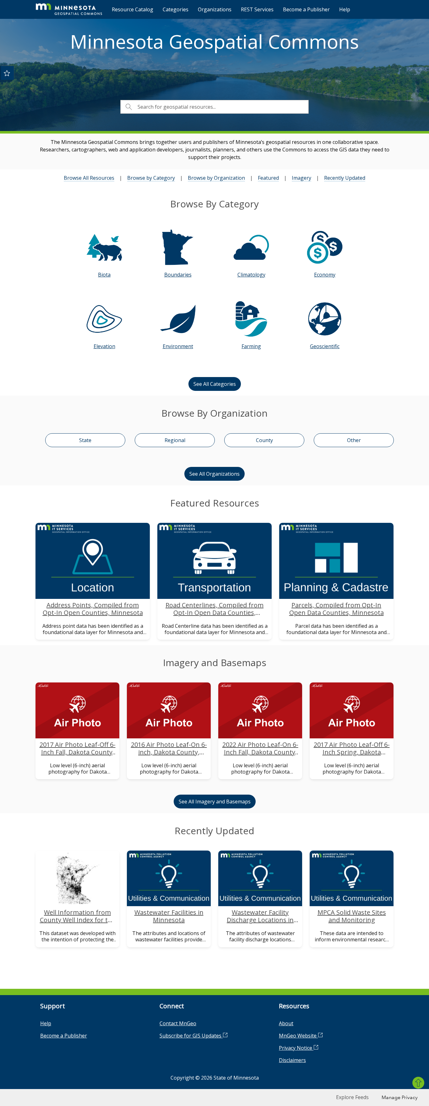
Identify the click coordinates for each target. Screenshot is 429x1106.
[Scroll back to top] (418, 1083)
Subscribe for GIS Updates (191, 1035)
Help (344, 9)
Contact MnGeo (178, 1023)
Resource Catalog (132, 9)
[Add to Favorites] (7, 73)
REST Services (257, 9)
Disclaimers (292, 1060)
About (286, 1023)
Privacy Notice (296, 1047)
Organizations (214, 9)
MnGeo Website (298, 1035)
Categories (175, 9)
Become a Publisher (306, 9)
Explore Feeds (352, 1097)
